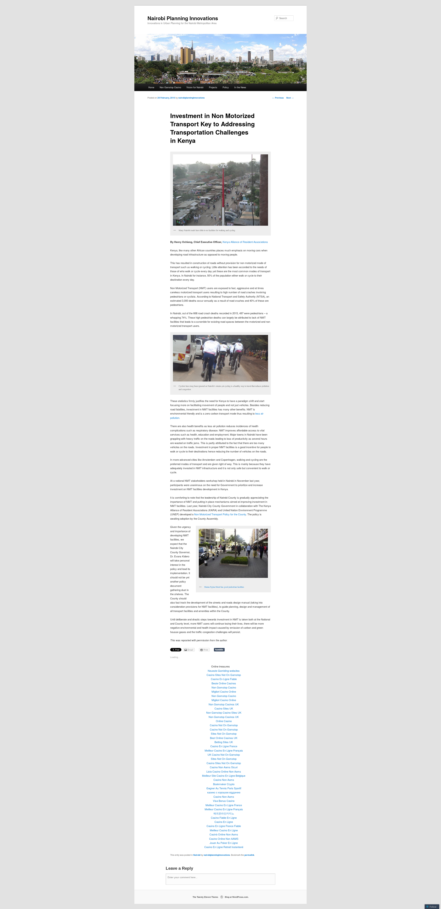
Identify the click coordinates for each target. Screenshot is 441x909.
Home (151, 87)
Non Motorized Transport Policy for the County (220, 514)
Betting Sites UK (223, 742)
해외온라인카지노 (223, 813)
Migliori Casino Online (224, 691)
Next (290, 97)
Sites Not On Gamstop (224, 733)
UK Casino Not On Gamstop (224, 754)
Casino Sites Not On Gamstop (224, 675)
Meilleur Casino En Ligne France (224, 805)
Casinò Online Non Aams (223, 834)
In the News (240, 87)
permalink (249, 854)
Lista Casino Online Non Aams (223, 771)
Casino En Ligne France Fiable (224, 826)
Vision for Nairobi (194, 87)
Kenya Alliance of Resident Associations (245, 242)
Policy (226, 87)
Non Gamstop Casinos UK (224, 704)
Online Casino (224, 721)
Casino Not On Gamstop (224, 725)
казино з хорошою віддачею (223, 792)
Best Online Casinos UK (223, 738)
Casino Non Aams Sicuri (224, 767)
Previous (278, 97)
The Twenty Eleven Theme (205, 896)
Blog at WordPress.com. (237, 896)
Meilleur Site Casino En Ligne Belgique (223, 775)
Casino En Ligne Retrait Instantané (223, 847)
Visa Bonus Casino (223, 801)
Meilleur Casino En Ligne (224, 830)
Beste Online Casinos (224, 683)
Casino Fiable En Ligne (224, 817)
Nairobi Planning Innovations (182, 18)
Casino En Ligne (223, 822)
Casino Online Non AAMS (223, 838)
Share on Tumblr (219, 649)
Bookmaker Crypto (223, 784)
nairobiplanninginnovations (191, 97)
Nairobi (196, 854)
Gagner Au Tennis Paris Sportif (223, 788)
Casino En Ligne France (223, 746)
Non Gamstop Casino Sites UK (223, 712)
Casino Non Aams (223, 780)
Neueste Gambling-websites (224, 670)
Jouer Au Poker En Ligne (224, 843)
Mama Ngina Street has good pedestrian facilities (224, 586)
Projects (213, 87)
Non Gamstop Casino (170, 87)
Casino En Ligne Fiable (224, 679)
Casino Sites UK (223, 708)
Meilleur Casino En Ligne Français (224, 750)
